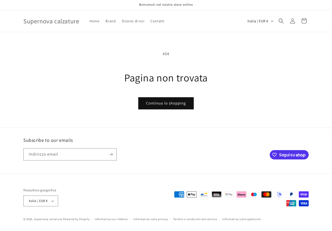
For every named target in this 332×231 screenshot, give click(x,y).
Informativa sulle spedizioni (241, 219)
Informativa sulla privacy (150, 219)
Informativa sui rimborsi (111, 219)
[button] (281, 21)
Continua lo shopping (166, 103)
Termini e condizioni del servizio (195, 219)
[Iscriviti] (110, 154)
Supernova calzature (48, 219)
